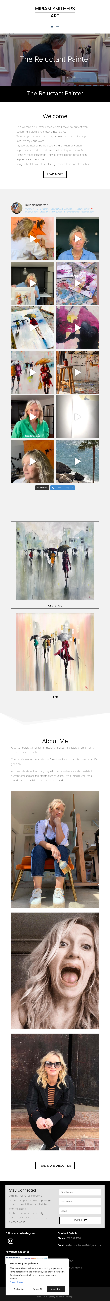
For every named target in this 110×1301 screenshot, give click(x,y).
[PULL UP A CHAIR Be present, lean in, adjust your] (77, 327)
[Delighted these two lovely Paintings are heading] (32, 372)
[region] (37, 1277)
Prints (55, 696)
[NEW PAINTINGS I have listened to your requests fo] (32, 327)
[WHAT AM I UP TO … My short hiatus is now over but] (32, 461)
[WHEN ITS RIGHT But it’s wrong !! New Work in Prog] (32, 238)
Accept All (56, 1289)
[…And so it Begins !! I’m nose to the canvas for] (77, 238)
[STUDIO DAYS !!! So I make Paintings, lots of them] (77, 372)
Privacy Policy (16, 1282)
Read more (55, 174)
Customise (18, 1289)
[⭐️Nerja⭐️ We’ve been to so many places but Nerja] (77, 461)
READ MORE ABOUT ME (55, 1165)
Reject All (37, 1289)
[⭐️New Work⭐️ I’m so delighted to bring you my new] (32, 283)
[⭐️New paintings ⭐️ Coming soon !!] (77, 283)
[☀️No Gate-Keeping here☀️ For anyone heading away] (32, 416)
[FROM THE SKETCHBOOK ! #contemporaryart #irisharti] (77, 416)
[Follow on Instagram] (10, 1241)
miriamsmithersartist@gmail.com (83, 1245)
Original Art (55, 605)
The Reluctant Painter (55, 59)
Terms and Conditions (70, 1267)
